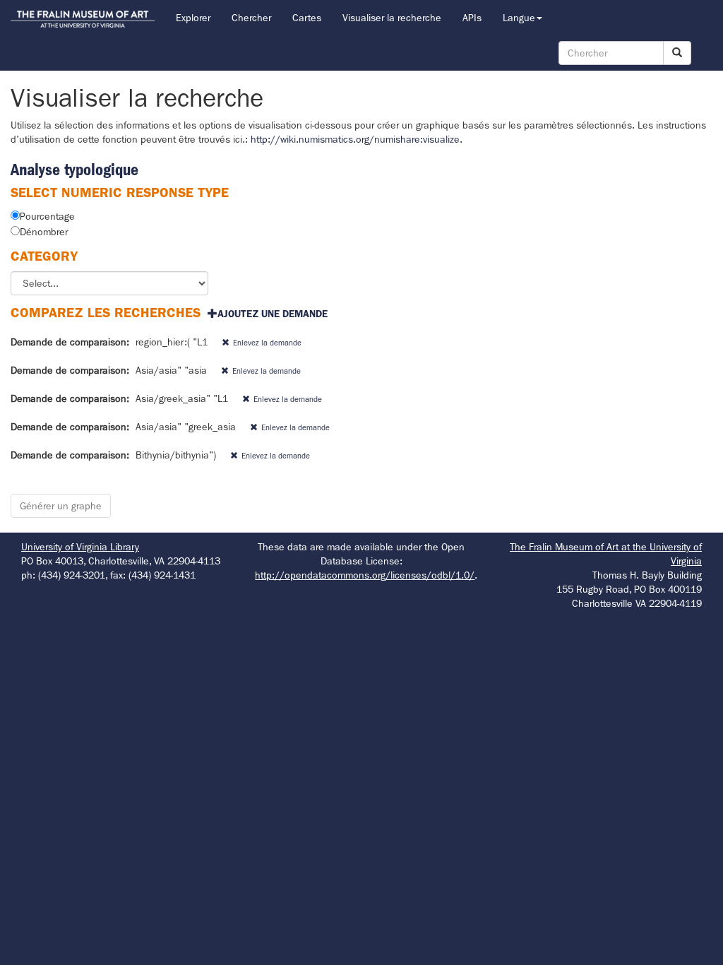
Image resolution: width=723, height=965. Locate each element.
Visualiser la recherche (391, 17)
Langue (519, 17)
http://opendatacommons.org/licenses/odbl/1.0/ (364, 575)
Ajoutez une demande (272, 313)
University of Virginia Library (80, 546)
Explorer (193, 17)
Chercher (251, 17)
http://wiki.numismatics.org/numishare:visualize (355, 139)
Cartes (306, 17)
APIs (472, 17)
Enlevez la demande (267, 343)
